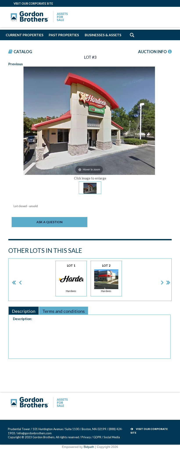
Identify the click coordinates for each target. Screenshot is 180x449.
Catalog (23, 51)
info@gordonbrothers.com (34, 433)
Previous (15, 64)
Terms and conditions (63, 311)
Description (23, 311)
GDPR (97, 437)
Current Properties (24, 35)
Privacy (86, 437)
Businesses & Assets (103, 35)
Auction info (152, 51)
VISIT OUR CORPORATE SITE (33, 3)
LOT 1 (71, 278)
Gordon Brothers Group (40, 403)
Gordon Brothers (40, 17)
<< (10, 279)
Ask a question (49, 222)
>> (165, 279)
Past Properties (64, 35)
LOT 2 (106, 278)
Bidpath (89, 447)
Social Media (112, 437)
